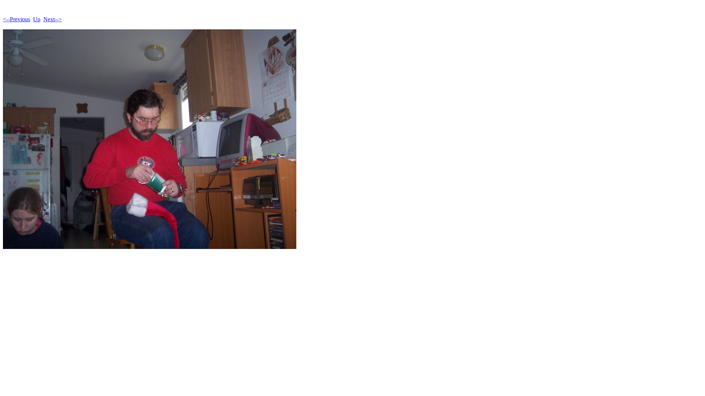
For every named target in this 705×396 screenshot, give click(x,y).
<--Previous (16, 19)
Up (36, 19)
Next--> (52, 19)
